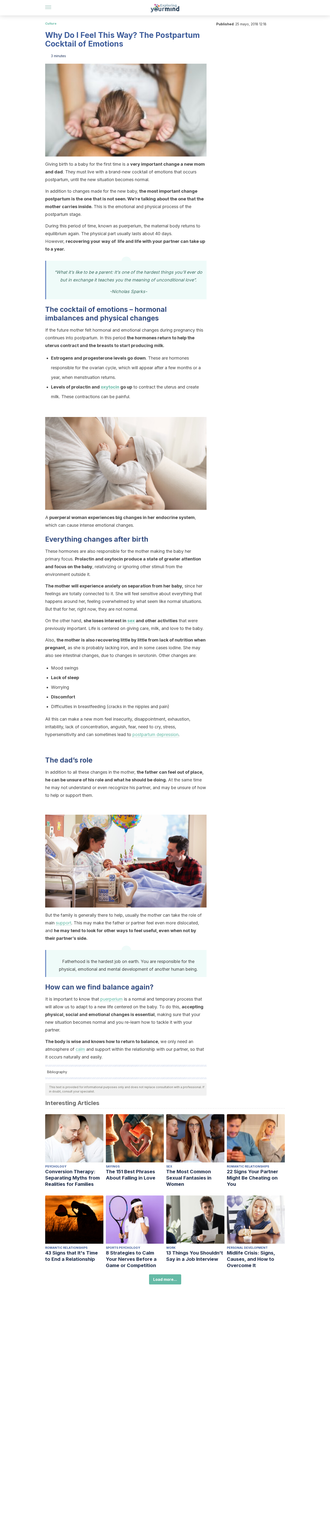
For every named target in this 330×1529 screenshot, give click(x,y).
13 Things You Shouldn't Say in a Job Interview (194, 1256)
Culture (51, 23)
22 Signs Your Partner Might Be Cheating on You (252, 1178)
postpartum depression (155, 734)
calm (80, 1049)
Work (171, 1247)
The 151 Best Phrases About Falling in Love (130, 1175)
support (63, 922)
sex (131, 620)
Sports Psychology (123, 1247)
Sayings (113, 1166)
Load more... (165, 1279)
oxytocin (110, 386)
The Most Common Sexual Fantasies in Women (188, 1178)
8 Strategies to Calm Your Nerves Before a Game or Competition (131, 1259)
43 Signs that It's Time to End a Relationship (71, 1256)
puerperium (111, 999)
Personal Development (247, 1247)
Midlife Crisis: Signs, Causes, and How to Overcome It (251, 1259)
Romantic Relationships (248, 1166)
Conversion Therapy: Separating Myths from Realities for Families (72, 1178)
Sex (169, 1166)
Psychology (55, 1166)
